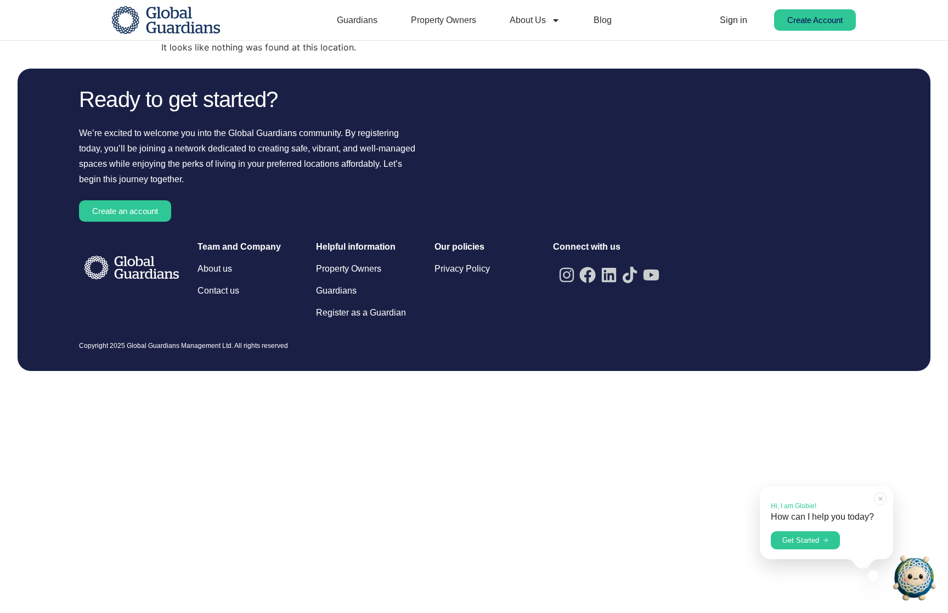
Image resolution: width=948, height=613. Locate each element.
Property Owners (443, 20)
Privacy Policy (462, 268)
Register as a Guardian (361, 312)
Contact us (218, 290)
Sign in (733, 20)
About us (215, 268)
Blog (603, 20)
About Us (528, 20)
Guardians (357, 20)
